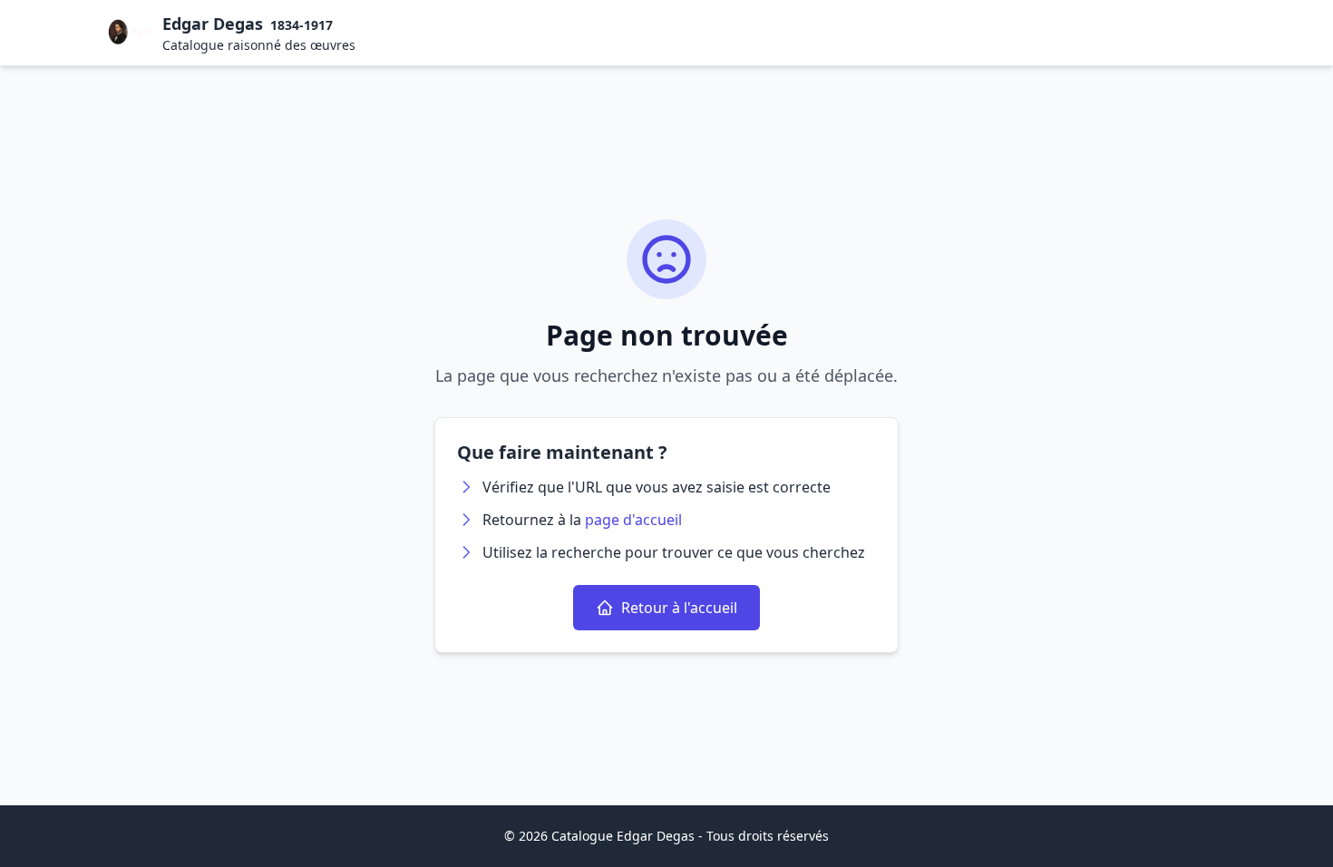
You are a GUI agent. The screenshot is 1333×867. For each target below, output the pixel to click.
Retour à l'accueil (679, 608)
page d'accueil (633, 520)
